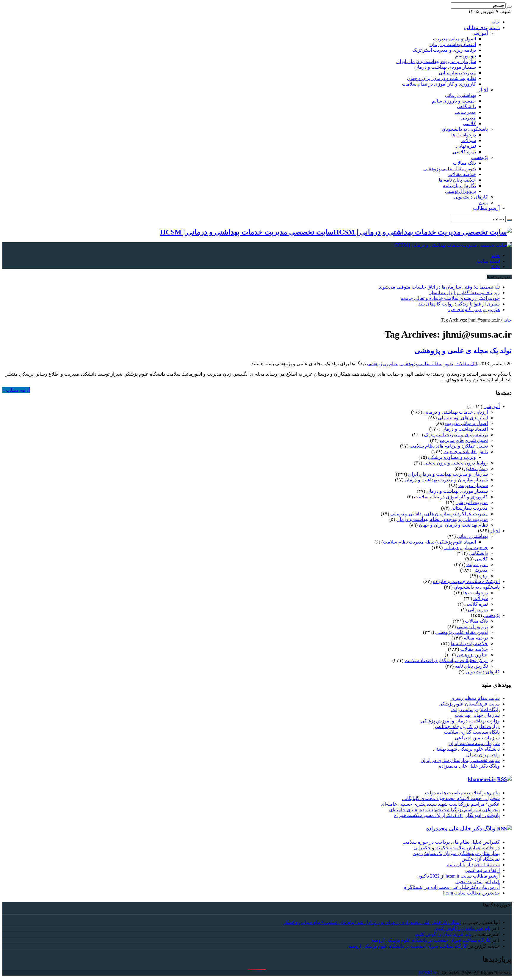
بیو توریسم (465, 55)
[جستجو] (509, 7)
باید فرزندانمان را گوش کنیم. (462, 928)
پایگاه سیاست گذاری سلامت (472, 732)
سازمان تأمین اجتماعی (477, 737)
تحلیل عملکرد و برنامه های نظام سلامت (449, 445)
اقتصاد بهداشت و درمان (453, 44)
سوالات (468, 140)
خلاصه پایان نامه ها (457, 179)
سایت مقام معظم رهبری (475, 698)
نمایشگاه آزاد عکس (481, 859)
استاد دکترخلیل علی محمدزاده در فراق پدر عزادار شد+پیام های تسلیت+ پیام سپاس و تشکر (372, 922)
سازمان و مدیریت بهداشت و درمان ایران (436, 61)
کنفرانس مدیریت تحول (477, 881)
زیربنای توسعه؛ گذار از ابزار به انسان (464, 292)
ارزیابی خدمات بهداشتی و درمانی (455, 412)
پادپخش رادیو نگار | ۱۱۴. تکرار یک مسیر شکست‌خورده (447, 815)
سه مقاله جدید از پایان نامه (473, 864)
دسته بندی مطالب (482, 27)
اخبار (483, 89)
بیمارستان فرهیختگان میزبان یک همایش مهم (456, 853)
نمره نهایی (466, 146)
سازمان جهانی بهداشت (477, 715)
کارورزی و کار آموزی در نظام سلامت (439, 83)
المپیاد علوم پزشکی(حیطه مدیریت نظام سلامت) (428, 541)
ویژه (483, 202)
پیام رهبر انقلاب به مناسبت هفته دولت (462, 792)
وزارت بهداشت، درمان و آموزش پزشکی (460, 720)
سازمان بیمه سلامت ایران (474, 743)
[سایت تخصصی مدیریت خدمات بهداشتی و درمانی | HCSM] (453, 245)
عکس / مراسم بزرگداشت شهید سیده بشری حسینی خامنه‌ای (440, 804)
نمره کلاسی (464, 151)
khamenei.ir (482, 779)
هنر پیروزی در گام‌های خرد (474, 309)
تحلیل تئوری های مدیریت (464, 440)
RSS (495, 266)
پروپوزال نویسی (460, 191)
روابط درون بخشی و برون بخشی (455, 462)
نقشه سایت (488, 261)
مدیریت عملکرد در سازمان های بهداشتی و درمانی (439, 513)
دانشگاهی (466, 106)
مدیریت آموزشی (471, 502)
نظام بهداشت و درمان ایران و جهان (441, 78)
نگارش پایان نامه (459, 185)
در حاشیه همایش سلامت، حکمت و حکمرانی (456, 847)
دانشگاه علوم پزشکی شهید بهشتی (466, 749)
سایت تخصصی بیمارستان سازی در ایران (460, 760)
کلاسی (469, 123)
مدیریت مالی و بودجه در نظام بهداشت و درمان (442, 519)
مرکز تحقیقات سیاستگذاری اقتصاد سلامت (446, 660)
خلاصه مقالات (462, 174)
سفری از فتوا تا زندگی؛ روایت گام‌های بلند (459, 303)
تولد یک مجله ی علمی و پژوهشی (463, 351)
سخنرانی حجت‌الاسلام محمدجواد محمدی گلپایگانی (451, 798)
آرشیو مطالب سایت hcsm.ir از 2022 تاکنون (458, 875)
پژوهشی (479, 157)
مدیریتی (468, 117)
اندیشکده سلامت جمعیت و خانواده (466, 581)
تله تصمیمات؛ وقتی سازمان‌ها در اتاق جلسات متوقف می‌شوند (439, 286)
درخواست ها (463, 134)
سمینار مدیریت (473, 485)
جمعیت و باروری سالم (454, 100)
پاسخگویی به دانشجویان (465, 129)
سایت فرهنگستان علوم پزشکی (469, 703)
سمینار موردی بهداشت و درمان (445, 67)
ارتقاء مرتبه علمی (482, 870)
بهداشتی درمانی (460, 95)
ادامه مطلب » (16, 390)
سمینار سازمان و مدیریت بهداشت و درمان (446, 479)
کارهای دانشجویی (471, 196)
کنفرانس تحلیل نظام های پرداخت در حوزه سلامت (451, 842)
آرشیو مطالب (486, 208)
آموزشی (479, 33)
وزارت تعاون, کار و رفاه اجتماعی (467, 726)
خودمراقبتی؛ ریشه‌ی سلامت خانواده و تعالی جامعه (450, 298)
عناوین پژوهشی (382, 363)
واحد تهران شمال (483, 754)
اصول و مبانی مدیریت (454, 38)
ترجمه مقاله (476, 637)
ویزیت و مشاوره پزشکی (452, 457)
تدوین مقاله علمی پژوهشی (449, 168)
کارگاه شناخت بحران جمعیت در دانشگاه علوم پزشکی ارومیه (431, 940)
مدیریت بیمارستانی (457, 72)
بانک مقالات (464, 163)
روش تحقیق (476, 468)
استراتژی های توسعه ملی (463, 417)
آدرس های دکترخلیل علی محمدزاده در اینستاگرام (451, 887)
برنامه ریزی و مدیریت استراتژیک (444, 50)
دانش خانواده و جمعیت (466, 451)
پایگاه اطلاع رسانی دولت (475, 709)
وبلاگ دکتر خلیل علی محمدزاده (469, 765)
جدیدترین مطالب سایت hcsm (471, 892)
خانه (495, 21)
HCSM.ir (427, 972)
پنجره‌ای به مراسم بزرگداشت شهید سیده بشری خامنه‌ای (444, 809)
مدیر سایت (465, 112)
